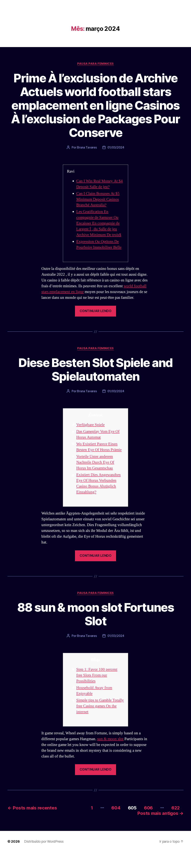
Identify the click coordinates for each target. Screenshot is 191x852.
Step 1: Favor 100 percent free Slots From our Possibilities (96, 675)
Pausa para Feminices (95, 63)
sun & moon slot (110, 738)
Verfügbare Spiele (90, 424)
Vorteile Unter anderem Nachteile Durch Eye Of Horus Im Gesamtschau (95, 462)
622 (175, 808)
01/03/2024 (115, 147)
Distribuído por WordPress (43, 841)
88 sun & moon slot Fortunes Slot (95, 614)
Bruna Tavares (87, 147)
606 (148, 808)
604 (115, 808)
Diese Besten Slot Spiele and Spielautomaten (95, 369)
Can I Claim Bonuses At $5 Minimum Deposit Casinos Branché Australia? (98, 199)
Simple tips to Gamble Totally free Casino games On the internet (100, 706)
